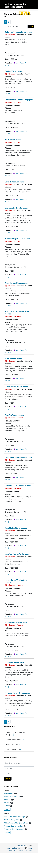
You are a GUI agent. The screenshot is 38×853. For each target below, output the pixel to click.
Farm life (8, 799)
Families (8, 802)
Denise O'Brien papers (14, 71)
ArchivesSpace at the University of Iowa (15, 5)
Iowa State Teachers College (15, 817)
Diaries (7, 806)
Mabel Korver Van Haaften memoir (16, 581)
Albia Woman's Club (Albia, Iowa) (17, 823)
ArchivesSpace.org (14, 848)
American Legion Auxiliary (14, 826)
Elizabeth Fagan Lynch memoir (17, 238)
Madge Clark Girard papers (16, 622)
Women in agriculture (13, 796)
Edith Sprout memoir (13, 139)
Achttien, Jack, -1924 (12, 820)
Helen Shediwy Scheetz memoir (18, 485)
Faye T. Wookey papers (14, 415)
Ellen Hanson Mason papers (16, 283)
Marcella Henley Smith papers (17, 693)
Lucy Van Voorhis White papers (17, 554)
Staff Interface (22, 846)
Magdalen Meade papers (15, 662)
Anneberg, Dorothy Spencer (15, 829)
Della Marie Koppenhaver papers (18, 32)
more (6, 809)
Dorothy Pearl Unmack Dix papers (19, 99)
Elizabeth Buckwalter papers (17, 208)
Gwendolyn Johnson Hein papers (18, 457)
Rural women (10, 793)
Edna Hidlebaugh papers (15, 182)
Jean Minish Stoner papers (16, 528)
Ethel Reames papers (13, 358)
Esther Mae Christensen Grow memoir (17, 312)
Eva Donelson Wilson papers (16, 386)
